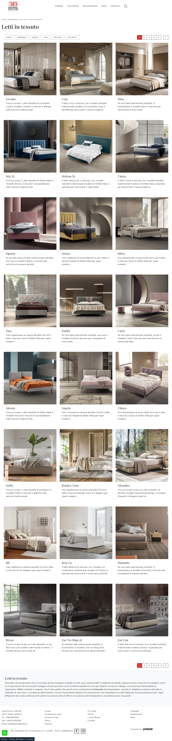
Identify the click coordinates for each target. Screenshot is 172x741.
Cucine (48, 711)
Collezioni (73, 6)
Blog (104, 6)
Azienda (59, 6)
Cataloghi (135, 711)
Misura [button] (35, 37)
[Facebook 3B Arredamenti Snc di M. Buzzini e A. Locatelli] (76, 731)
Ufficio (48, 720)
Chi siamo (92, 711)
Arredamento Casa (15, 20)
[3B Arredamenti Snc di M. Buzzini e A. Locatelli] (13, 6)
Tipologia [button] (57, 37)
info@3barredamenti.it (18, 724)
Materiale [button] (21, 37)
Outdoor (48, 724)
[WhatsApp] (4, 733)
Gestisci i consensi (26, 739)
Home (4, 20)
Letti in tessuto (35, 20)
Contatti (115, 6)
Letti (26, 20)
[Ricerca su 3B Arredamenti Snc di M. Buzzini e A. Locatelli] (125, 6)
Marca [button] (9, 37)
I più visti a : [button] (72, 37)
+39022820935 (12, 717)
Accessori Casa (51, 717)
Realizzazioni (90, 6)
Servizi (91, 714)
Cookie (12, 739)
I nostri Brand (94, 717)
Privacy (4, 739)
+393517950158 (13, 720)
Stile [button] (46, 37)
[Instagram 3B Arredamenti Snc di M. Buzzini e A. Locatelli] (83, 731)
